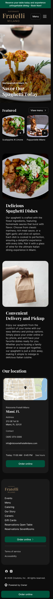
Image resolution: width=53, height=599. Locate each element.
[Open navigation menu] (45, 16)
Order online (25, 463)
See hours (40, 455)
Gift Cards (10, 520)
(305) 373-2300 (14, 437)
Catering (9, 507)
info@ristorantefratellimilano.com (21, 444)
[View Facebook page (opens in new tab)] (6, 571)
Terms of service (13, 551)
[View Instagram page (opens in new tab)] (11, 571)
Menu (36, 16)
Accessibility (11, 556)
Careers (9, 515)
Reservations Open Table (18, 524)
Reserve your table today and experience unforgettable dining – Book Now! (25, 4)
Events (8, 498)
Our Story (10, 511)
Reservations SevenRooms (19, 529)
